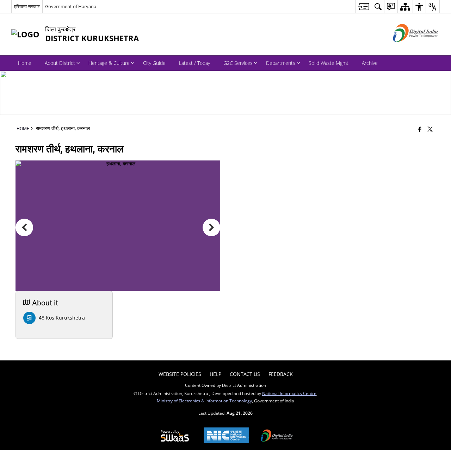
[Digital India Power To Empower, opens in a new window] (276, 436)
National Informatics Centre (289, 393)
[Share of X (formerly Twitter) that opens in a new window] (430, 129)
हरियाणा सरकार (27, 6)
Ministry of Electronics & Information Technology (204, 400)
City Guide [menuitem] (154, 63)
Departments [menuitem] (280, 63)
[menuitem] (363, 6)
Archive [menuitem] (370, 63)
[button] (24, 227)
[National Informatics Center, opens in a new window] (226, 436)
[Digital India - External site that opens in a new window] (407, 47)
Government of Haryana (70, 6)
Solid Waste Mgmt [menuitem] (328, 63)
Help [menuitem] (215, 374)
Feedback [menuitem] (280, 374)
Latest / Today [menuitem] (194, 63)
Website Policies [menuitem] (180, 374)
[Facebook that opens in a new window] (419, 129)
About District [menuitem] (60, 63)
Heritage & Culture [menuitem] (109, 63)
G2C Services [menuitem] (238, 63)
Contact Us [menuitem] (245, 374)
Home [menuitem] (24, 63)
